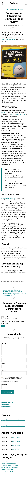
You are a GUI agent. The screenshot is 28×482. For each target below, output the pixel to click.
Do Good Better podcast (8, 469)
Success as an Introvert (18, 114)
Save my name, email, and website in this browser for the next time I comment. (12, 378)
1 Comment (15, 28)
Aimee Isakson (16, 437)
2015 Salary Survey (7, 471)
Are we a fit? (5, 404)
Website (3, 370)
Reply (3, 326)
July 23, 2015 (20, 25)
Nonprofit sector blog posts (9, 466)
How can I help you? (7, 402)
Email (3, 363)
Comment (4, 343)
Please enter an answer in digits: (9, 381)
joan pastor (21, 281)
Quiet (3, 112)
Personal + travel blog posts (9, 464)
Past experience (6, 406)
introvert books (14, 281)
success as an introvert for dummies (12, 282)
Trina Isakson (14, 3)
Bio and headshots (6, 462)
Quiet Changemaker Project (14, 9)
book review (6, 281)
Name (3, 357)
